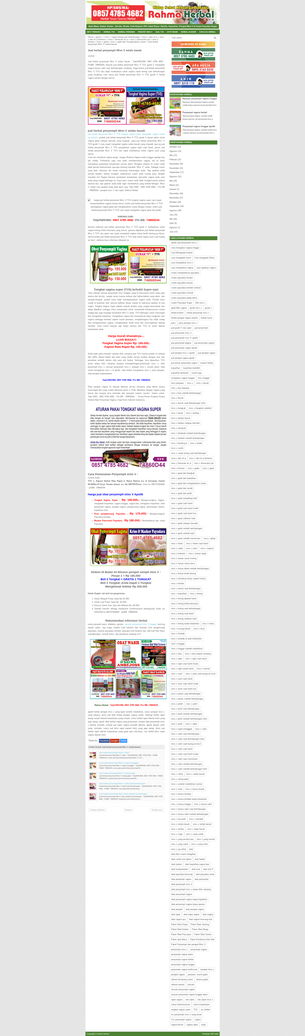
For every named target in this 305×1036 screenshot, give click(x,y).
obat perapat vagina (195, 909)
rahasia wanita (177, 984)
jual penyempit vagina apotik (184, 348)
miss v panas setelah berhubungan (187, 699)
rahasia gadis (202, 979)
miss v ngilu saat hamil (196, 658)
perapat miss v (207, 969)
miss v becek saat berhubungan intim (188, 403)
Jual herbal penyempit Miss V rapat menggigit (118, 763)
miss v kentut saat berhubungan (186, 588)
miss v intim (191, 548)
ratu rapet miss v (205, 999)
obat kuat (195, 869)
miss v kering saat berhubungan (185, 608)
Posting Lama (157, 810)
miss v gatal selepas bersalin (184, 523)
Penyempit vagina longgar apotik (199, 126)
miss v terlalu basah (180, 824)
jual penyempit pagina (181, 343)
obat (191, 849)
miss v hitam (177, 543)
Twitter (123, 740)
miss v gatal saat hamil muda (184, 508)
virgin (203, 1024)
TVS (195, 1009)
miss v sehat (177, 774)
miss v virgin (177, 834)
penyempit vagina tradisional (184, 969)
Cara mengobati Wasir (204, 258)
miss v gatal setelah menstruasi (185, 538)
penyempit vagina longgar (183, 964)
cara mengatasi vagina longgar (185, 248)
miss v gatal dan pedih (181, 493)
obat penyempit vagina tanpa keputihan (189, 899)
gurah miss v (196, 308)
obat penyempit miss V (181, 884)
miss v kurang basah (180, 628)
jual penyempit (201, 328)
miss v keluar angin (197, 553)
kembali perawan (126, 32)
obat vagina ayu (178, 919)
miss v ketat (208, 623)
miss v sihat (176, 789)
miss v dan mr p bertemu (200, 458)
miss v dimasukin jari (140, 39)
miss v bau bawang (180, 388)
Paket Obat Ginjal (179, 924)
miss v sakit (201, 729)
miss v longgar (178, 644)
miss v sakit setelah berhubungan (186, 764)
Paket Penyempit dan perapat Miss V (188, 944)
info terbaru (93, 32)
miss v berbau (192, 413)
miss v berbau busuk (180, 418)
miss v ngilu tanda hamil (182, 668)
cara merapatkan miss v (182, 262)
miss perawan (177, 383)
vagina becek (177, 1024)
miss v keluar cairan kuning (183, 558)
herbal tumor (206, 318)
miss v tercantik (178, 819)
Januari (172, 189)
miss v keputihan (179, 593)
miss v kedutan (178, 553)
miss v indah (177, 548)
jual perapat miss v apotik (183, 353)
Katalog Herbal (207, 32)
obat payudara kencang (182, 874)
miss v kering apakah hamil (183, 598)
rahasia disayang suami (182, 979)
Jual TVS (159, 32)
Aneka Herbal (103, 1034)
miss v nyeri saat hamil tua (183, 689)
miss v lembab (178, 633)
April (171, 223)
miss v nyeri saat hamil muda (184, 684)
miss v (190, 383)
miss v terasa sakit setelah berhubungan (189, 814)
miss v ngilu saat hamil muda (184, 664)
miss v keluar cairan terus (183, 563)
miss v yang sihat (199, 844)
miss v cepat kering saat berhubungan (122, 37)
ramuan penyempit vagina (183, 989)
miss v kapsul (206, 548)
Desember (174, 164)
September (174, 172)
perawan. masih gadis (198, 974)
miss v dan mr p (149, 37)
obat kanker (176, 864)
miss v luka (176, 654)
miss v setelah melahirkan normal (186, 784)
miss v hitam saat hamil (197, 543)
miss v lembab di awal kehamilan (186, 638)
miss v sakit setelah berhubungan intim (189, 769)
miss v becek (177, 398)
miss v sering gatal (180, 779)
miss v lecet (199, 628)
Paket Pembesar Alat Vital (202, 939)
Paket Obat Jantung (200, 924)
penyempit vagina (199, 949)
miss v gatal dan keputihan (183, 478)
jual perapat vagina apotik (183, 358)
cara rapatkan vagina (206, 268)
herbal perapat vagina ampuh (184, 318)
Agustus (173, 151)
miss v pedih (177, 704)
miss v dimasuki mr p (118, 39)
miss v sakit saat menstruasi (184, 759)
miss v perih (191, 704)
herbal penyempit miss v (198, 313)
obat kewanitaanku (179, 869)
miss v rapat (191, 724)
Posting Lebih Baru (97, 810)
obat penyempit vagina (181, 894)
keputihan (175, 368)
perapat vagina (178, 974)
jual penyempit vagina (204, 343)
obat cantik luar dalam (181, 859)
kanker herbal (206, 363)
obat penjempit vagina (181, 879)
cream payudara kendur (182, 278)
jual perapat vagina (206, 353)
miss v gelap (209, 538)
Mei (171, 155)
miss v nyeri (176, 674)
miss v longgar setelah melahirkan (187, 648)
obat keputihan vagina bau (197, 864)
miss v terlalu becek (202, 824)
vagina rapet (192, 1024)
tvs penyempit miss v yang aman (186, 1014)
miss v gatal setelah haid (182, 533)
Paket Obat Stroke (202, 934)
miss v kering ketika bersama (184, 603)
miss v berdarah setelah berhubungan (188, 433)
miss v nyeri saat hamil (182, 679)
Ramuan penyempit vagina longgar (200, 98)
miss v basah (202, 383)
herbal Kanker (188, 32)
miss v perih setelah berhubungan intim (189, 719)
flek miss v (200, 303)
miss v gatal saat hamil (182, 503)
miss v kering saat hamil (182, 613)
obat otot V (208, 869)
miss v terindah (196, 819)
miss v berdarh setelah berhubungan (187, 438)
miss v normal (203, 668)
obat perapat (177, 909)
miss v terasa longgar (181, 804)
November (174, 168)
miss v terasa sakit (203, 804)
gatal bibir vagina (179, 308)
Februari (173, 159)
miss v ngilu (176, 658)
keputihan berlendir (179, 373)
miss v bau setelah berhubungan (186, 393)
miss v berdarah (178, 428)
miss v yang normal (206, 839)
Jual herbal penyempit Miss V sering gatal (117, 773)
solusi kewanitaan (201, 1004)
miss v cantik (177, 448)
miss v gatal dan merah (182, 488)
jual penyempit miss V (181, 333)
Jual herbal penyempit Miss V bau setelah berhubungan (123, 794)
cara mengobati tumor (181, 258)
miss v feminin (178, 468)
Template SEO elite (210, 1034)
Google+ (115, 740)
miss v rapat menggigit (181, 729)
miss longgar (204, 378)
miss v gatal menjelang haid (184, 498)
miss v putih (176, 724)
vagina (198, 1019)
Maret (172, 185)
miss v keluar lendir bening (183, 573)
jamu (173, 323)
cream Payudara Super (181, 303)
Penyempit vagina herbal (195, 112)
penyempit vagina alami (182, 954)
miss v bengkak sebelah (200, 408)
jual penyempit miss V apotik (184, 338)
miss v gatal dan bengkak (183, 473)
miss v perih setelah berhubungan (186, 714)
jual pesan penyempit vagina (184, 363)
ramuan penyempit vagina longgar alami (189, 994)
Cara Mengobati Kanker (182, 252)
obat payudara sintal (205, 874)
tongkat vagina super (180, 1009)
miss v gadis (194, 468)
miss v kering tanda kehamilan (185, 623)
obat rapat (175, 914)
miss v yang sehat (179, 844)
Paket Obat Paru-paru (181, 934)
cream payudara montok (182, 293)
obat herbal (200, 859)
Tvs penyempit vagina (181, 1019)
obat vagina (208, 914)
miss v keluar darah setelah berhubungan (190, 568)
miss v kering (196, 593)
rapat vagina (176, 999)
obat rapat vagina (191, 914)
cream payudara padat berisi (184, 298)
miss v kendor (177, 583)
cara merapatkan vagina (182, 268)
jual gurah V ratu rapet (181, 328)
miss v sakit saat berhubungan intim (187, 739)
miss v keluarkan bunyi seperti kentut (188, 578)
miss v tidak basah (196, 829)
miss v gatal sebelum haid (183, 518)
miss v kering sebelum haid (183, 618)
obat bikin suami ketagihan (183, 854)
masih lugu (197, 373)
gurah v (99, 37)
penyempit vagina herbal (182, 959)
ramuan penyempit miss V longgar (140, 624)
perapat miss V (145, 32)
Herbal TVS (109, 32)
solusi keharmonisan (180, 1004)
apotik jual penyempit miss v (184, 242)
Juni (171, 215)
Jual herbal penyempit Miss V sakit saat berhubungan (122, 783)
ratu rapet (190, 999)
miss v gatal (102, 42)
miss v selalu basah (195, 774)
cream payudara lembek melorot (186, 288)
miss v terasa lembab (181, 794)
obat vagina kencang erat (200, 919)
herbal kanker (177, 313)
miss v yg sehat (178, 849)
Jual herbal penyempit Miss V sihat (114, 753)
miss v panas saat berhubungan (185, 694)
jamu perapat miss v (188, 323)
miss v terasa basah (195, 789)
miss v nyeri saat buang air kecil (200, 674)
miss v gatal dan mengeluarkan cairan (128, 42)
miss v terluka (177, 829)
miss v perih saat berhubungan (185, 709)
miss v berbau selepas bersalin (185, 423)
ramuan (190, 984)
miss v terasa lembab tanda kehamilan (189, 799)
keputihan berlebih (191, 368)
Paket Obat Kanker (180, 929)
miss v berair (177, 413)
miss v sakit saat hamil (182, 749)
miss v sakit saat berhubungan (185, 734)
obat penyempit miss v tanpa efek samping (191, 889)
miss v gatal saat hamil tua (183, 513)
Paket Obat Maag (200, 929)
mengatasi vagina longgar (183, 378)
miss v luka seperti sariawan (198, 654)
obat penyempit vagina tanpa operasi (188, 904)
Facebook (104, 740)
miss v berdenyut (179, 443)
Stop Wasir (172, 32)
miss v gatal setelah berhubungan (186, 528)
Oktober (173, 147)
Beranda (128, 810)
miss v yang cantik (194, 834)
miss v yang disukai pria (182, 839)
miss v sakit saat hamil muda (184, 754)
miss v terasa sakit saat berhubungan (188, 809)
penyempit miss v (179, 949)
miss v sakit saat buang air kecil (186, 744)
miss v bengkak (178, 408)
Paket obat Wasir (179, 939)
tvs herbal (205, 1009)
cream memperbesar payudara (185, 273)
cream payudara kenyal (182, 283)
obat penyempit (201, 879)
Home (90, 37)
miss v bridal (196, 443)
